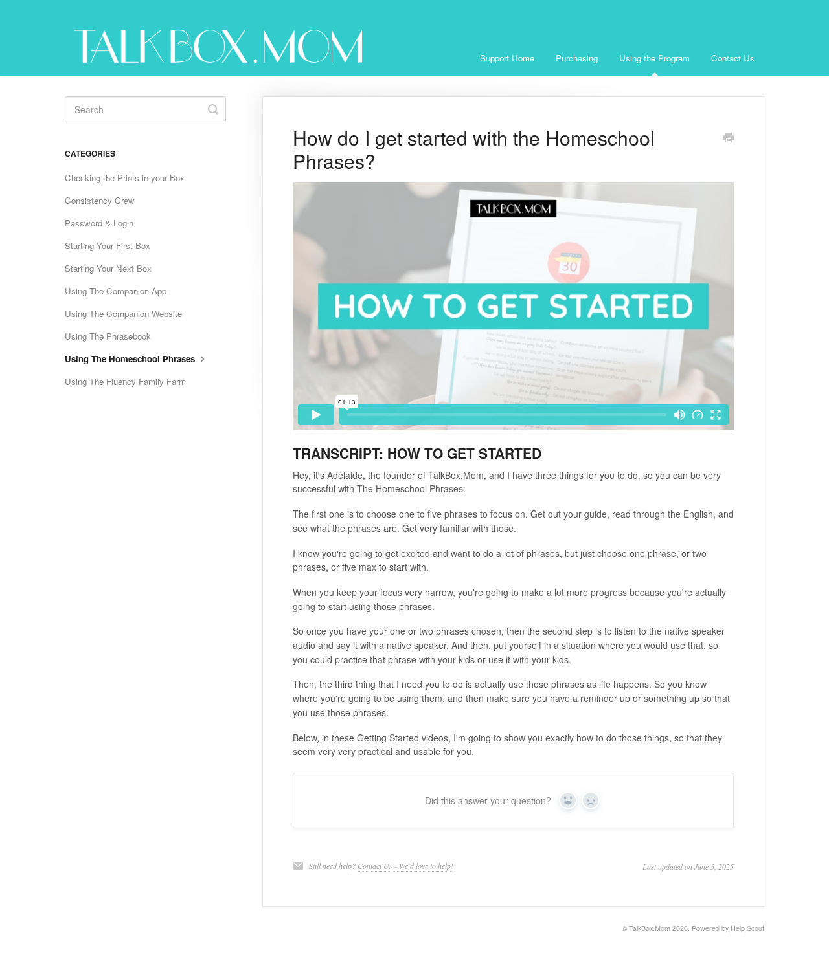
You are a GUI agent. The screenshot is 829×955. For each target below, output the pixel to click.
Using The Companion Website (123, 313)
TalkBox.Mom (649, 928)
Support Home (507, 58)
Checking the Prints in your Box (125, 177)
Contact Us (733, 58)
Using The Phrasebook (108, 336)
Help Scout (747, 928)
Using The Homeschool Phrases (131, 359)
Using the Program (654, 58)
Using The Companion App (115, 291)
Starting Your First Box (107, 245)
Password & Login (99, 223)
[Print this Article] (728, 138)
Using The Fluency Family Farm (125, 381)
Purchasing (577, 58)
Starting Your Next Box (108, 268)
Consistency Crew (100, 200)
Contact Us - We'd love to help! (405, 866)
